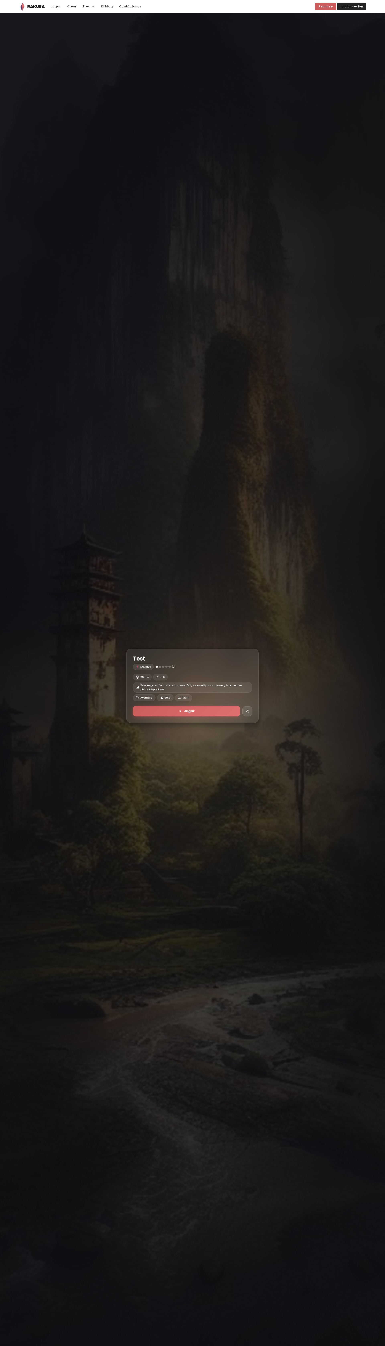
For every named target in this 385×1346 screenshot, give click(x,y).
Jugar (189, 711)
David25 (145, 667)
